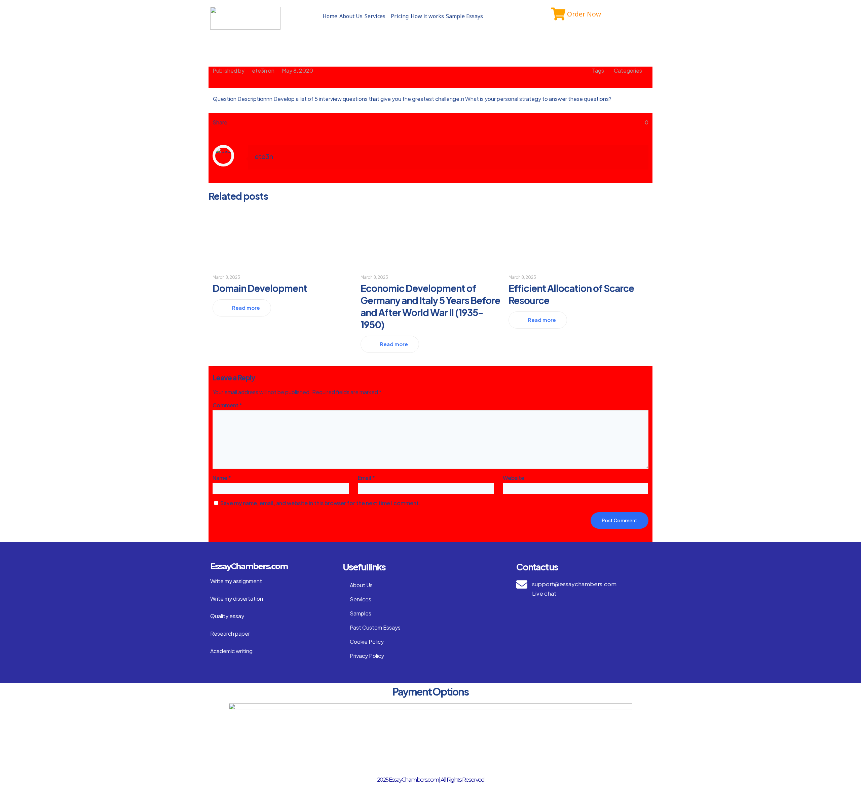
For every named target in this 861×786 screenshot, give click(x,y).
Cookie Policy (367, 641)
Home (330, 16)
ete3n (259, 70)
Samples (360, 613)
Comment (227, 405)
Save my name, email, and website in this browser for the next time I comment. (320, 503)
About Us (351, 16)
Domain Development (260, 288)
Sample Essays (464, 16)
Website (513, 477)
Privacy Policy (367, 655)
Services (375, 16)
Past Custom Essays (375, 627)
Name (222, 477)
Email (366, 477)
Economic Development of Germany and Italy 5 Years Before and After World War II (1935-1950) (430, 306)
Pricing (400, 16)
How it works (427, 16)
